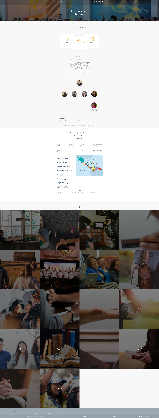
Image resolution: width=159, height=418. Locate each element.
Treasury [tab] (87, 59)
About (100, 3)
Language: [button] (100, 1)
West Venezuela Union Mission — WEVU (63, 187)
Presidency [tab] (72, 59)
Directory (91, 3)
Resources (96, 3)
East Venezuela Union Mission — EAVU (63, 167)
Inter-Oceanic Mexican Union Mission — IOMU (64, 175)
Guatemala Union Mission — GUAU (62, 171)
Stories (86, 3)
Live (92, 1)
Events (95, 1)
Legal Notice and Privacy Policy (144, 416)
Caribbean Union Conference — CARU (62, 158)
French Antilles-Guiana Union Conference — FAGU (64, 170)
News (82, 3)
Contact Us (114, 416)
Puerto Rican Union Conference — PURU (63, 183)
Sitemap (85, 416)
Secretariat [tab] (80, 59)
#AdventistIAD (78, 3)
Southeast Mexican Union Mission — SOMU (63, 186)
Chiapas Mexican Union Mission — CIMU (63, 162)
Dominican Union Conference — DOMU (63, 166)
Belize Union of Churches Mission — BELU (63, 157)
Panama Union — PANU (60, 182)
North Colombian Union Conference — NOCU (64, 179)
